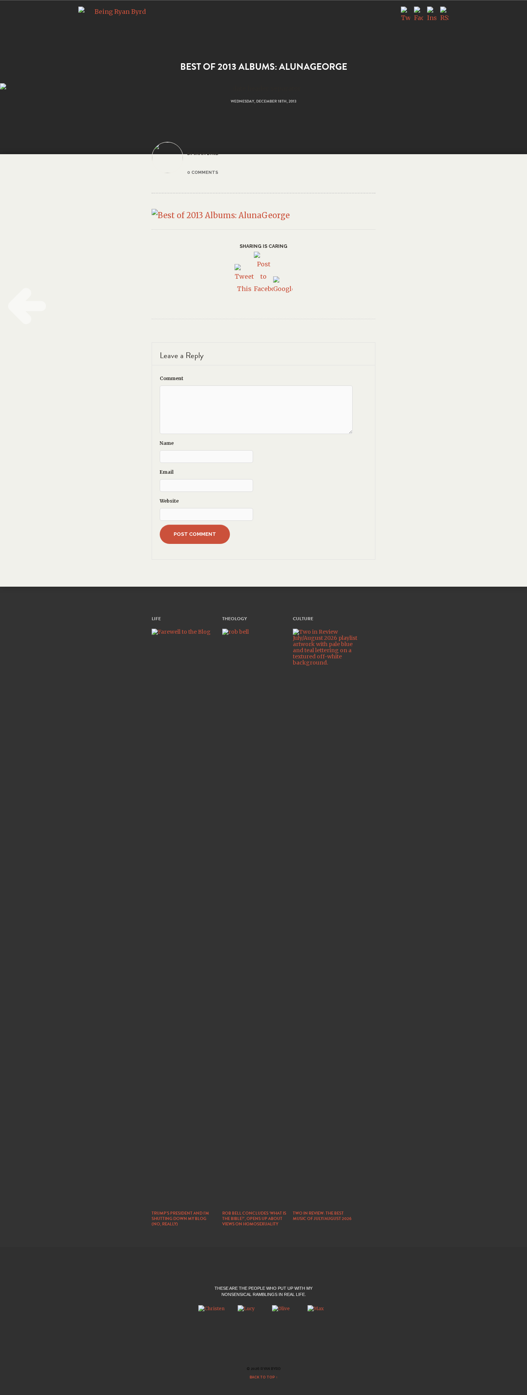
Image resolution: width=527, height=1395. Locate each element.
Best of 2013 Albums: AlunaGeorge (263, 67)
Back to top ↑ (264, 1377)
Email (167, 472)
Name (167, 443)
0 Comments (202, 172)
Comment (171, 378)
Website (169, 501)
